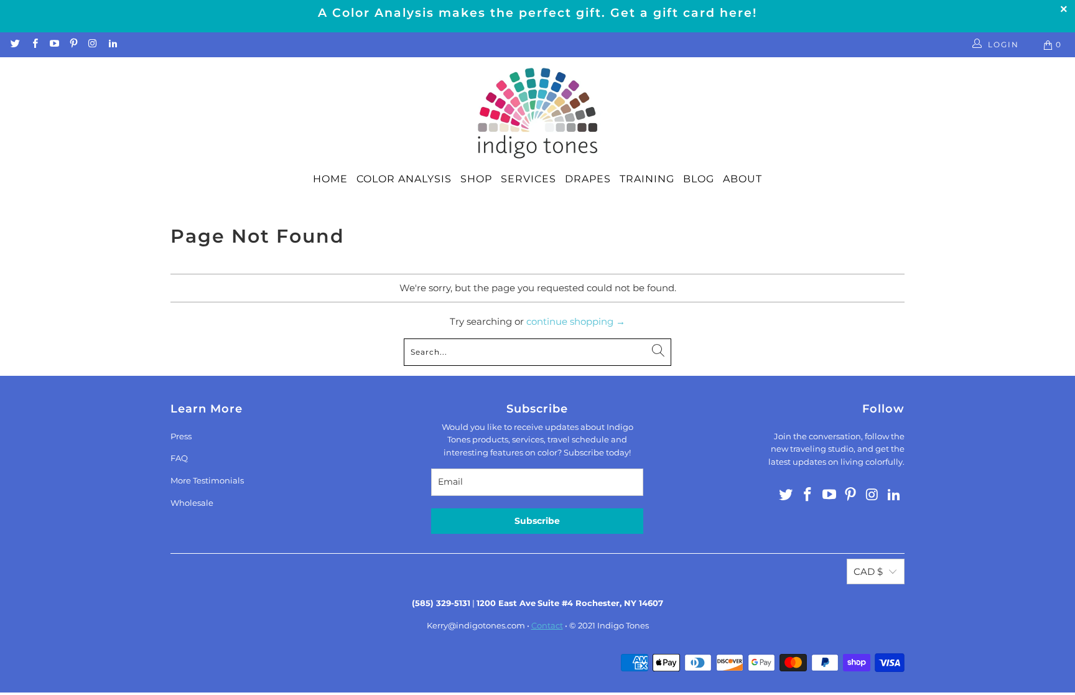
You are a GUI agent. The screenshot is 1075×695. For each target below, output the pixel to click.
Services (528, 179)
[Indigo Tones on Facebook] (34, 44)
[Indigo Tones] (538, 113)
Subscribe (537, 520)
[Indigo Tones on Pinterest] (73, 44)
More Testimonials (207, 480)
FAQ (179, 458)
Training (647, 179)
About (742, 179)
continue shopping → (575, 321)
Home (330, 179)
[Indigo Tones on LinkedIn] (111, 44)
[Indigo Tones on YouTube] (54, 44)
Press (181, 436)
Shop (476, 179)
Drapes (588, 179)
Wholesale (191, 503)
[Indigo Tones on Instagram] (92, 44)
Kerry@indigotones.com (476, 625)
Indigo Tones (623, 625)
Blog (698, 179)
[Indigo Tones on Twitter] (14, 44)
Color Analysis (404, 179)
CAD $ (868, 571)
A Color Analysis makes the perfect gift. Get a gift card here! (537, 13)
